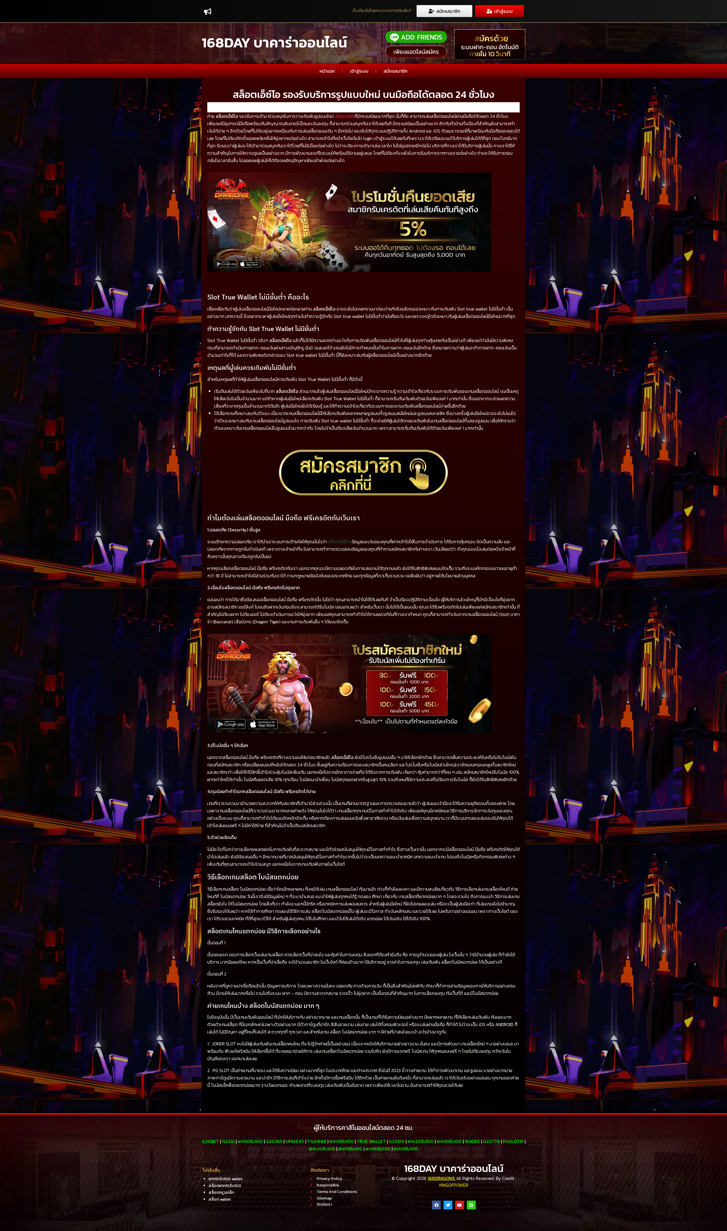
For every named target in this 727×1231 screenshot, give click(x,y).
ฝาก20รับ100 (421, 1141)
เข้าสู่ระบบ (359, 71)
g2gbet (210, 1141)
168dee (472, 1141)
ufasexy (294, 1141)
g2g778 (491, 1141)
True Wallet (371, 1141)
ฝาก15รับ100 (341, 1141)
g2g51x (396, 1141)
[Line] (471, 1205)
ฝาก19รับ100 (406, 1148)
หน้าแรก (327, 71)
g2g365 (274, 1141)
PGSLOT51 (513, 1141)
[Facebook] (436, 1205)
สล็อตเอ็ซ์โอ (339, 541)
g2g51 (228, 1141)
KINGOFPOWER (453, 1185)
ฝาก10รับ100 (250, 1141)
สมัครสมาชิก (395, 71)
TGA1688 (316, 1141)
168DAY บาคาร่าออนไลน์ (274, 42)
